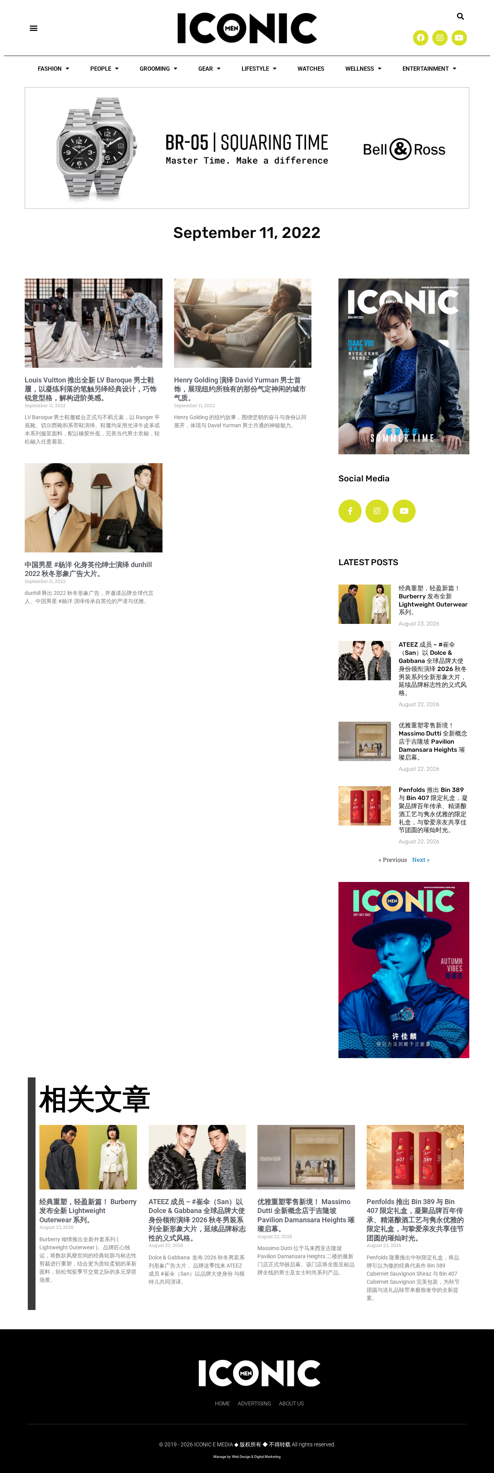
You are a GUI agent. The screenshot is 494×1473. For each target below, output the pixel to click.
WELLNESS (359, 68)
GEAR (205, 68)
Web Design (241, 1457)
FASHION (50, 68)
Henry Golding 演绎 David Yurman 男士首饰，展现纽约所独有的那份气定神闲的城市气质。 (240, 389)
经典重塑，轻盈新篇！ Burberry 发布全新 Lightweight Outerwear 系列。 (433, 600)
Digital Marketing (267, 1457)
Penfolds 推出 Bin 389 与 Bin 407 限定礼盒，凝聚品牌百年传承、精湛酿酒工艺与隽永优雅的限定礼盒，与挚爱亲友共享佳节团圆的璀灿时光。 (433, 810)
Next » (421, 859)
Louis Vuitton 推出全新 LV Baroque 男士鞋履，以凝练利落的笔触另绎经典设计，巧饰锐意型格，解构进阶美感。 (91, 389)
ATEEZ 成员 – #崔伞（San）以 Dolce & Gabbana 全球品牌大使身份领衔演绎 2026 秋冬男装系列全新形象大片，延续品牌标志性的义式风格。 (433, 669)
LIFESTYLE (255, 68)
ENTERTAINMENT (426, 68)
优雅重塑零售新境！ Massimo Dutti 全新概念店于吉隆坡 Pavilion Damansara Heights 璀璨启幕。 (433, 741)
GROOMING (155, 68)
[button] (33, 27)
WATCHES (311, 68)
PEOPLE (100, 68)
